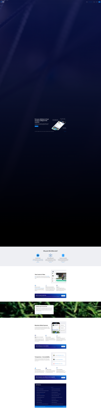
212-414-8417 (4, 0)
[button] (99, 1)
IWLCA (47, 131)
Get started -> (36, 126)
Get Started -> (63, 346)
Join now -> (65, 131)
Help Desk (7, 0)
